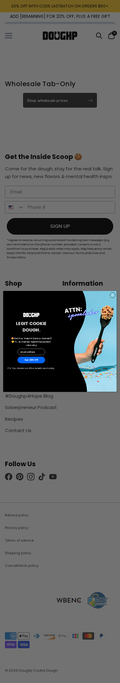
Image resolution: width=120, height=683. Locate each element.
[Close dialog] (112, 295)
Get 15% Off (31, 360)
